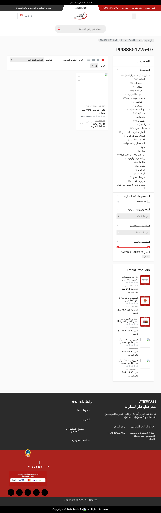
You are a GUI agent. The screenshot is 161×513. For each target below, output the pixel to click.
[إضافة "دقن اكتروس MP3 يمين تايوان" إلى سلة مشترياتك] (81, 124)
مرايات (144, 124)
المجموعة (145, 70)
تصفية (145, 256)
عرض (102, 65)
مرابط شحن (139, 177)
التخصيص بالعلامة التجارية (137, 196)
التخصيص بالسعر (141, 241)
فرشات (141, 169)
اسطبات (138, 83)
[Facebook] (45, 492)
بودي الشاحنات (139, 109)
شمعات (141, 120)
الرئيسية (149, 40)
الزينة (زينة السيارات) (136, 75)
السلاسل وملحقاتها (135, 143)
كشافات (138, 90)
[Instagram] (36, 492)
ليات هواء (140, 173)
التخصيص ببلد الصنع (140, 225)
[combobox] (133, 216)
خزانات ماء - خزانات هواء (132, 154)
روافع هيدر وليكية (136, 158)
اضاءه (142, 79)
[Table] (88, 59)
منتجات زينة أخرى (136, 98)
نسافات (138, 105)
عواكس (138, 102)
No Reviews (86, 116)
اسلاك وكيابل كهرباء (135, 135)
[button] (134, 16)
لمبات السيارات (134, 94)
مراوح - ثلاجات (137, 181)
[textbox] (133, 216)
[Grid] (102, 59)
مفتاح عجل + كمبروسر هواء (131, 184)
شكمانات (140, 117)
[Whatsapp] (11, 492)
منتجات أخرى (140, 128)
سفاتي (139, 86)
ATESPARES (140, 201)
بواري (142, 151)
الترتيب (49, 59)
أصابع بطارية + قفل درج (133, 132)
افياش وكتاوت (138, 139)
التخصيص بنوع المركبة (139, 209)
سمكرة (141, 113)
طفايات (141, 166)
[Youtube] (28, 492)
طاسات (141, 162)
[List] (93, 59)
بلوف (142, 147)
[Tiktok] (19, 492)
